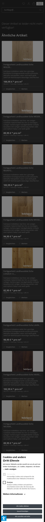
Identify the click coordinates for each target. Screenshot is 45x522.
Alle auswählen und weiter (22, 516)
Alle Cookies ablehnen (22, 506)
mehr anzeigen (10, 469)
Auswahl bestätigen (22, 511)
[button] (3, 518)
